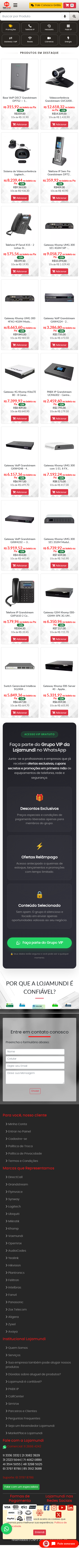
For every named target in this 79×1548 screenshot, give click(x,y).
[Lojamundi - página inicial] (6, 5)
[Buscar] (74, 16)
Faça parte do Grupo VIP (43, 942)
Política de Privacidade (25, 1153)
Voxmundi (15, 1236)
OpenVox (15, 1243)
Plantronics (16, 1272)
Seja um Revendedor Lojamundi (31, 1425)
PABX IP (13, 1389)
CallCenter (16, 1396)
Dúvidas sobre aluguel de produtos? (34, 1374)
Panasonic (16, 1302)
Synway (13, 1199)
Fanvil (12, 1294)
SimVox (13, 1403)
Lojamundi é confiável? (25, 1381)
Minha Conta (17, 1124)
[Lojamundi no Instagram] (54, 1509)
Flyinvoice (15, 1191)
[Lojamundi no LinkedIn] (70, 1509)
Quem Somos (18, 1347)
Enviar (35, 1091)
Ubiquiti (13, 1213)
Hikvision (14, 1265)
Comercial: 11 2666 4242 (24, 1446)
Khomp (13, 1228)
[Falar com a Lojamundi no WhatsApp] (6, 1528)
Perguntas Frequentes (24, 1418)
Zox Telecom (17, 1309)
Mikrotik (13, 1221)
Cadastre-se (17, 1138)
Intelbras (14, 1287)
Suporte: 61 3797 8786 (18, 1477)
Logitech (14, 1206)
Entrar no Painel (19, 1131)
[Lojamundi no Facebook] (47, 1509)
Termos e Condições (23, 1160)
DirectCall (15, 1177)
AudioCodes (17, 1250)
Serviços (14, 1355)
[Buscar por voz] (65, 16)
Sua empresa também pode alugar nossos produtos (38, 1364)
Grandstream (18, 1184)
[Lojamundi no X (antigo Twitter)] (59, 1516)
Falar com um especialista (21, 1487)
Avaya (13, 1331)
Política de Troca (20, 1146)
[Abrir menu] (15, 5)
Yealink (13, 1258)
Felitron (13, 1280)
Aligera (13, 1316)
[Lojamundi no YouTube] (62, 1509)
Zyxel (12, 1324)
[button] (45, 5)
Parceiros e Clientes (22, 1411)
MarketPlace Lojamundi (25, 1433)
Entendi (39, 1532)
